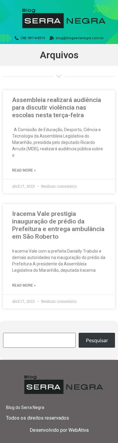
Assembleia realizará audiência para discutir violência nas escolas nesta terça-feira (56, 107)
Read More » (24, 170)
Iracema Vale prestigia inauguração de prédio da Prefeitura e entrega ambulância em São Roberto (58, 225)
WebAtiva (78, 430)
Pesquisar (97, 340)
